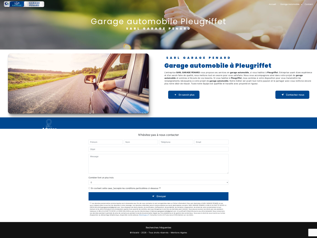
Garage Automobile (290, 4)
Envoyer (161, 196)
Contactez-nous (295, 94)
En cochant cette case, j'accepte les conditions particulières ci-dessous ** (126, 188)
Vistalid (135, 232)
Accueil (272, 4)
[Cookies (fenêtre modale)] (0, 236)
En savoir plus (186, 94)
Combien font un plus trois (101, 177)
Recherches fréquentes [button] (158, 227)
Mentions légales (179, 232)
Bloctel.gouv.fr (144, 215)
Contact (309, 4)
